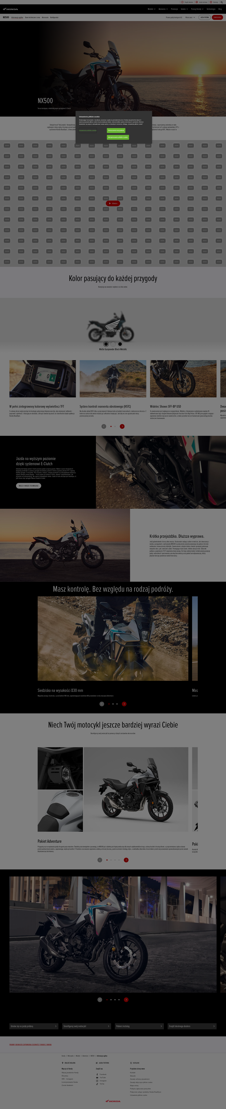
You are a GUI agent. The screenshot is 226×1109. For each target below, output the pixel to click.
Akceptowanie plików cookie (118, 137)
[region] (114, 127)
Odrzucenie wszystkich (116, 130)
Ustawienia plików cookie (88, 130)
